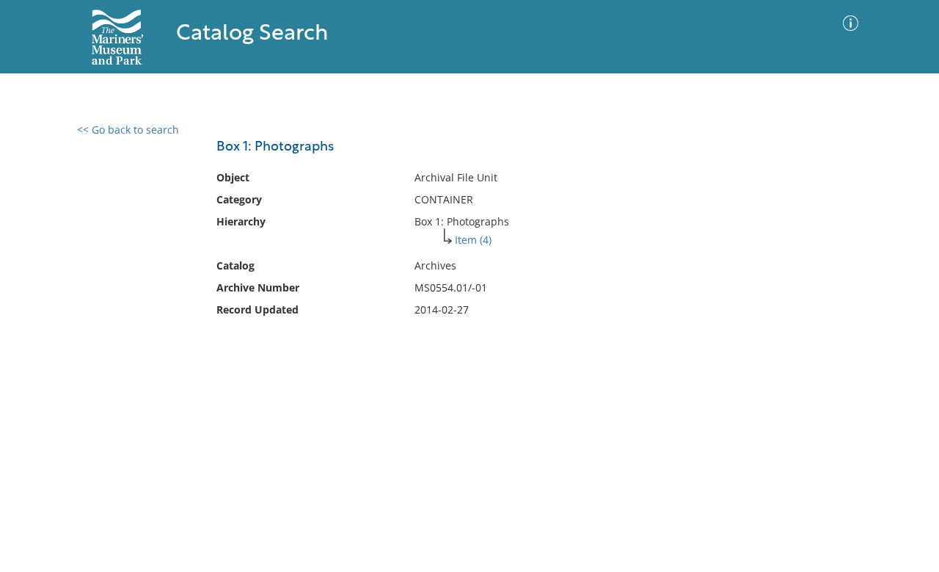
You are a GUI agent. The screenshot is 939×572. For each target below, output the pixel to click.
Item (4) (473, 240)
